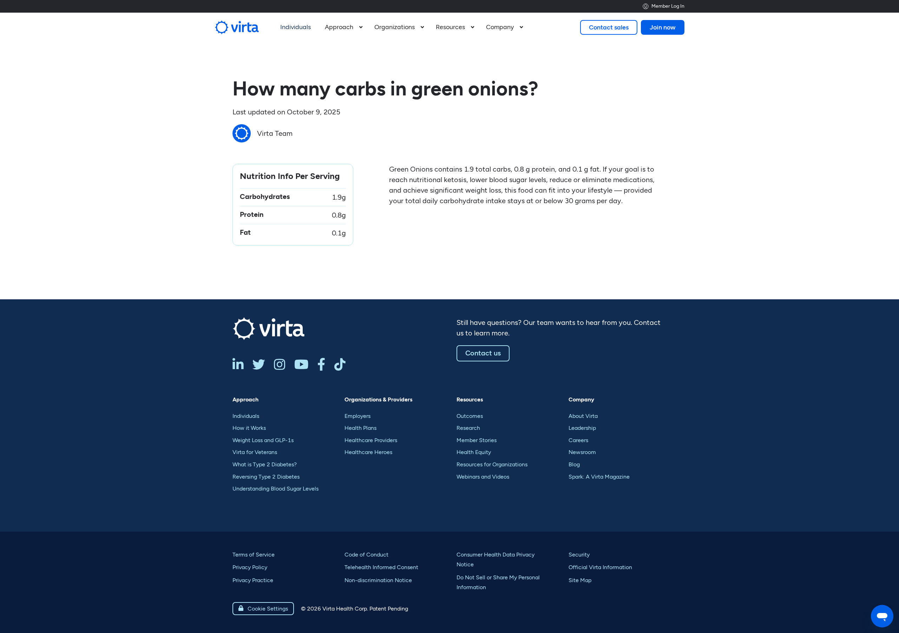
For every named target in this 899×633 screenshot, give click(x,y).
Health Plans (360, 428)
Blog (574, 464)
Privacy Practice (252, 580)
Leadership (582, 428)
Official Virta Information (600, 567)
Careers (578, 440)
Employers (357, 416)
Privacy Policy (249, 567)
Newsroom (582, 452)
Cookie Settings (263, 608)
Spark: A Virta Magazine (599, 476)
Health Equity (474, 452)
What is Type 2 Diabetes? (264, 464)
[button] (342, 27)
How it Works (249, 428)
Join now (663, 27)
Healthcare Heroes (368, 452)
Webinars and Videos (483, 476)
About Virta (583, 416)
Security (579, 554)
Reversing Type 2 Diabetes (266, 476)
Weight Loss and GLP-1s (263, 440)
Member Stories (477, 440)
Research (468, 428)
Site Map (580, 580)
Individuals (245, 416)
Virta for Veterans (254, 452)
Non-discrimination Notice (378, 580)
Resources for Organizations (492, 464)
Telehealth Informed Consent (381, 567)
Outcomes (470, 416)
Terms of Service (253, 554)
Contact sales (609, 27)
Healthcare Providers (370, 440)
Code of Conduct (366, 554)
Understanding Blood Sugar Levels (275, 488)
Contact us (483, 353)
